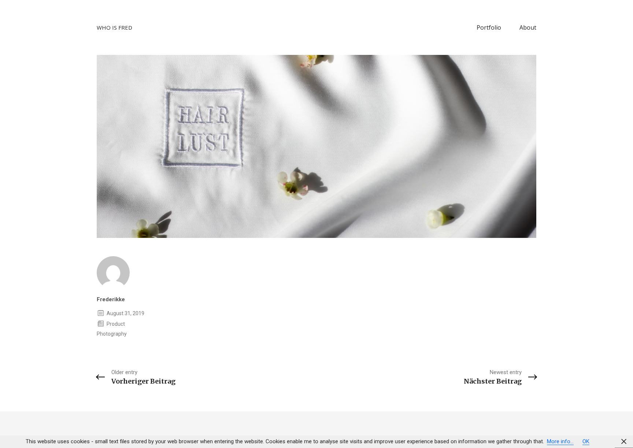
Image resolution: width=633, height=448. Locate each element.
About (527, 27)
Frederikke (111, 299)
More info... (560, 441)
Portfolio (489, 27)
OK (585, 441)
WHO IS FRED (114, 27)
